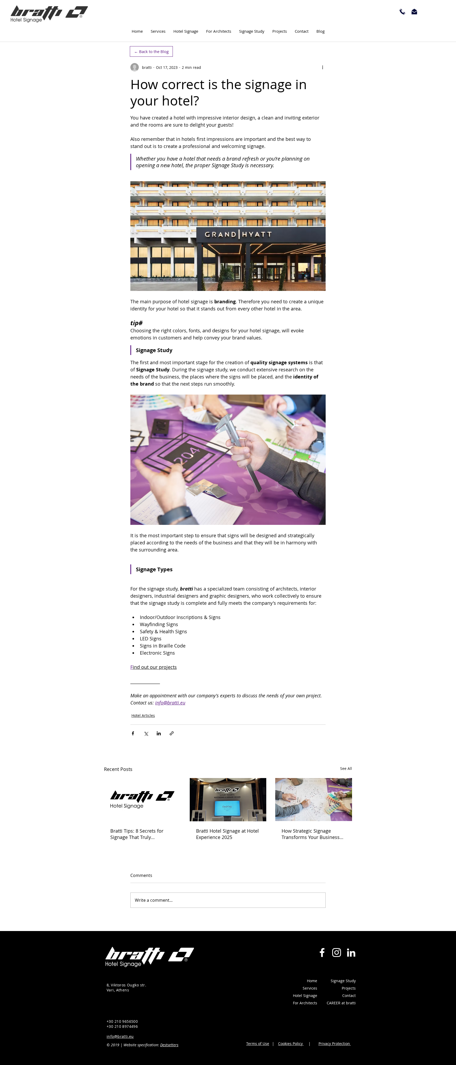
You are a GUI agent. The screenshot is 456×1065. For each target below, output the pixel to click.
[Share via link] (171, 733)
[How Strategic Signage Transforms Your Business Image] (313, 799)
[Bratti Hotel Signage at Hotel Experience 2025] (228, 799)
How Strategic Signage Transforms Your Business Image (311, 834)
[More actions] (322, 67)
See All (346, 768)
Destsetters (169, 1044)
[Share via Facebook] (132, 733)
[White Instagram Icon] (337, 952)
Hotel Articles (143, 715)
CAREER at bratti (341, 1002)
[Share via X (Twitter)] (145, 733)
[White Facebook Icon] (322, 952)
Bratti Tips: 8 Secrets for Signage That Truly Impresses (136, 834)
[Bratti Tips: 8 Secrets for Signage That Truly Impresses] (142, 799)
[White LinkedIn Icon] (351, 952)
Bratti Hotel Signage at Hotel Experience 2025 (227, 834)
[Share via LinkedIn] (158, 733)
